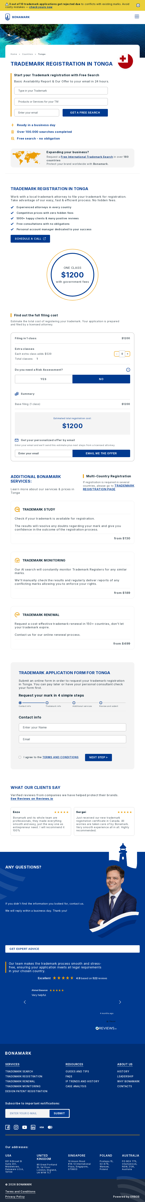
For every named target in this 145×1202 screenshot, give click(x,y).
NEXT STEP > (98, 757)
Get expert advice (24, 949)
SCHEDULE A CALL (28, 238)
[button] (25, 1002)
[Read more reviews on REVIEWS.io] (106, 1028)
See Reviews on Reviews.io (32, 798)
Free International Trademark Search (87, 156)
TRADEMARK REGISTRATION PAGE (108, 487)
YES (43, 379)
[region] (72, 1002)
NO (101, 379)
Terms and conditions (60, 757)
